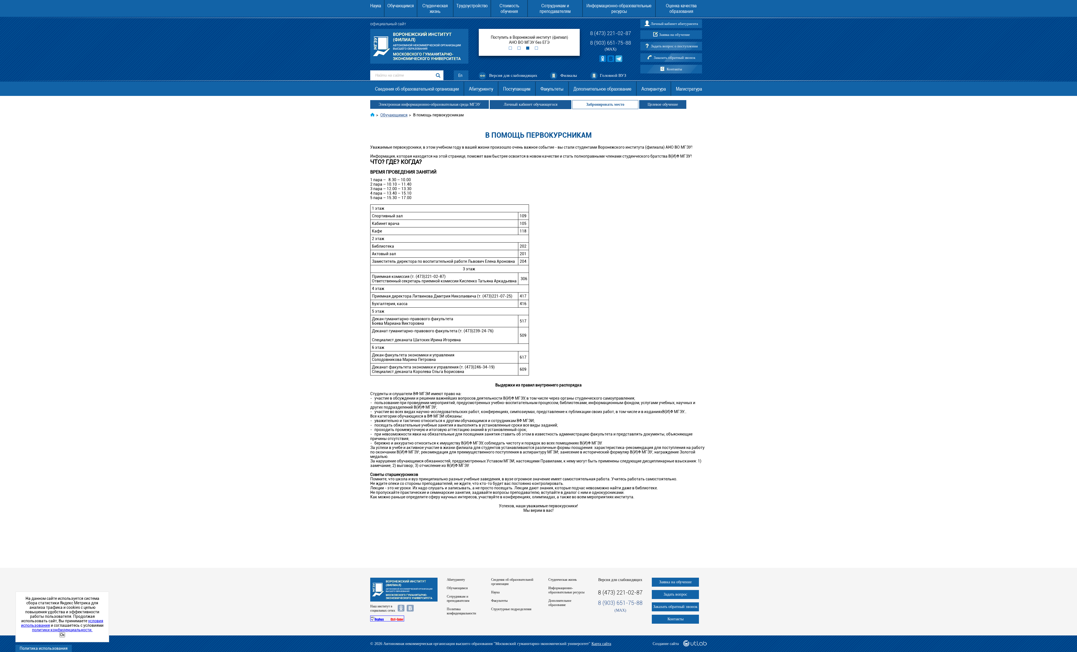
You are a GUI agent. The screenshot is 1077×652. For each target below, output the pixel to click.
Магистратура (689, 89)
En (460, 75)
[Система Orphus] (404, 618)
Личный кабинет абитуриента (674, 24)
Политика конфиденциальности (461, 611)
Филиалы (568, 75)
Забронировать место (605, 104)
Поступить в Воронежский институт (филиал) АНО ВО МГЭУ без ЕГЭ (529, 39)
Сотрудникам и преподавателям (555, 8)
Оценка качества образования (681, 8)
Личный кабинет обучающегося (530, 104)
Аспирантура (653, 89)
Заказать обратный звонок (674, 58)
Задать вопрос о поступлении (674, 46)
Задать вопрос (675, 594)
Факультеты (551, 89)
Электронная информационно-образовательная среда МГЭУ (429, 104)
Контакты (674, 69)
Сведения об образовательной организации (417, 89)
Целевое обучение (663, 104)
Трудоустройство (472, 5)
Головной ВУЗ (613, 75)
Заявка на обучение (674, 35)
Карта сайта (601, 644)
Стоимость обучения (509, 8)
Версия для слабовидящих (513, 75)
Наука (375, 5)
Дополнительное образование (602, 89)
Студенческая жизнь (435, 8)
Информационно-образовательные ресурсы (619, 8)
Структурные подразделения (511, 609)
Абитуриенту (481, 89)
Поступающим (516, 89)
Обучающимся (400, 5)
